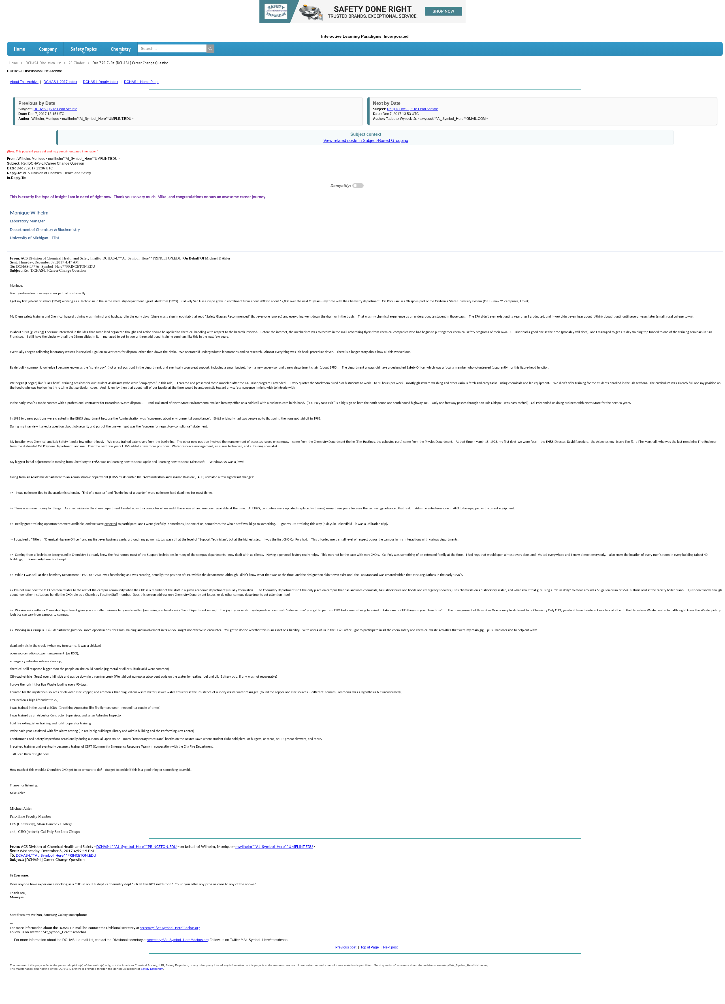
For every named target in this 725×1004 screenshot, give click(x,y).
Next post (390, 947)
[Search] (210, 48)
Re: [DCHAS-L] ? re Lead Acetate (412, 109)
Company (48, 49)
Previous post (345, 947)
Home (19, 49)
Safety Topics (84, 49)
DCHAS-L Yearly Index (100, 82)
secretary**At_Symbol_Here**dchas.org (170, 928)
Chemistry (121, 49)
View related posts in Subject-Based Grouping (365, 140)
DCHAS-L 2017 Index (60, 82)
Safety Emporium (152, 968)
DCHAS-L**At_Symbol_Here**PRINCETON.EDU (136, 847)
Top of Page (370, 947)
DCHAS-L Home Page (141, 82)
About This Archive (24, 82)
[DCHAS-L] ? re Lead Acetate (55, 109)
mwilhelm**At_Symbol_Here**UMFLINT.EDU (274, 847)
